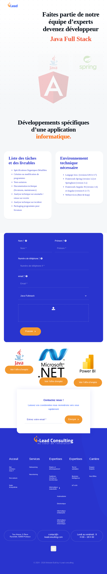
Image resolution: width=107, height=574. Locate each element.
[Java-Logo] (19, 349)
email (21, 276)
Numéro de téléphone (29, 258)
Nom (21, 241)
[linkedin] (53, 548)
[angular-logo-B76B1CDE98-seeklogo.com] (53, 72)
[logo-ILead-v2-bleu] (12, 3)
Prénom (59, 241)
